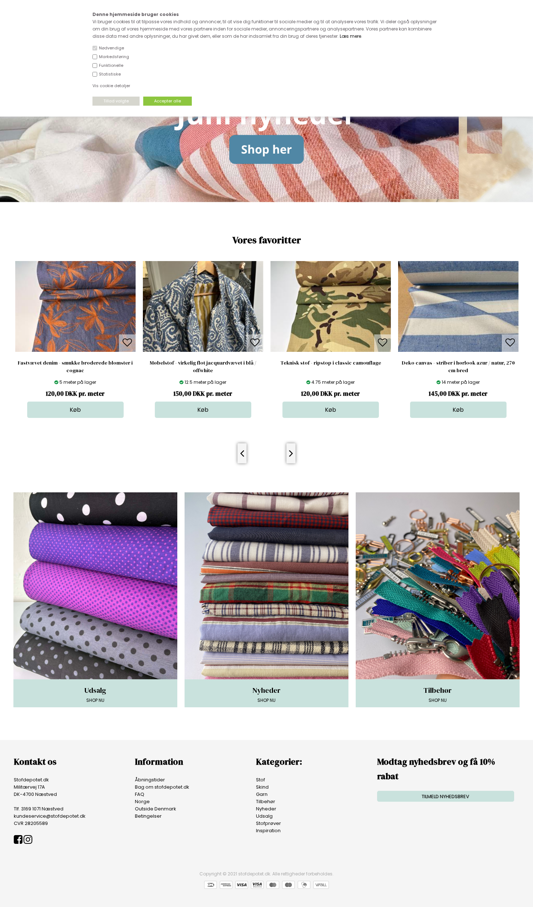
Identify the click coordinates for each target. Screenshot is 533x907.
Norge (142, 801)
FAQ (139, 794)
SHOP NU (95, 694)
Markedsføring (114, 57)
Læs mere (350, 36)
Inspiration (268, 830)
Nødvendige (111, 48)
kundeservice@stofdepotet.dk (50, 816)
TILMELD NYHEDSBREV (445, 796)
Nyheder (266, 808)
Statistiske (110, 74)
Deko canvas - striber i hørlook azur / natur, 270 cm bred (330, 366)
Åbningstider (150, 779)
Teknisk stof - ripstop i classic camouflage (203, 362)
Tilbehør (265, 801)
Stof (260, 779)
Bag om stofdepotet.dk (162, 787)
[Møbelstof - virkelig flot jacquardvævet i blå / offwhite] (75, 350)
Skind (262, 787)
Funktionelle (111, 65)
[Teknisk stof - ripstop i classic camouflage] (203, 350)
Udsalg (264, 816)
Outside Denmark (155, 808)
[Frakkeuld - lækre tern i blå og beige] (458, 350)
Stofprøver (268, 823)
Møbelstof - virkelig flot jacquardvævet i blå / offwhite (75, 366)
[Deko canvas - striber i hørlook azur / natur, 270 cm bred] (330, 350)
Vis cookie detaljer (111, 86)
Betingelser (148, 816)
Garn (262, 794)
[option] (75, 339)
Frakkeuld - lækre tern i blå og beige (458, 362)
